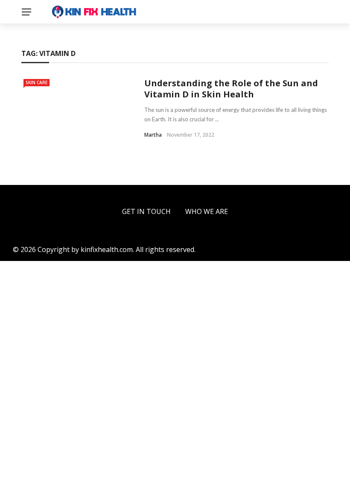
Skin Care (36, 82)
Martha (153, 134)
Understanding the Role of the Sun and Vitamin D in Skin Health (231, 88)
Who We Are (206, 211)
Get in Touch (146, 211)
